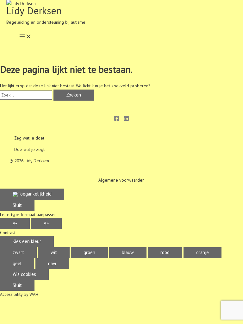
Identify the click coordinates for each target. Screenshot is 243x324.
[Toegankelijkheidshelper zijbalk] (32, 194)
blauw (128, 252)
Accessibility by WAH (19, 294)
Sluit (17, 205)
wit (54, 252)
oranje (202, 252)
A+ (46, 223)
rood (165, 252)
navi (52, 263)
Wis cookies (24, 274)
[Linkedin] (126, 119)
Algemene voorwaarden (121, 180)
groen (89, 252)
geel (17, 263)
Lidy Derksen (34, 10)
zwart (18, 252)
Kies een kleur (27, 241)
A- (15, 223)
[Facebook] (117, 119)
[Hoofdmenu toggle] (25, 37)
